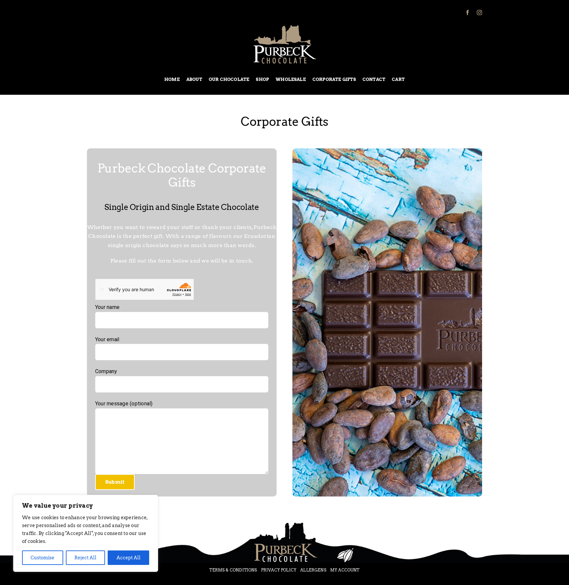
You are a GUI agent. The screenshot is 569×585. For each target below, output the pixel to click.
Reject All (85, 557)
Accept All (129, 557)
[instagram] (479, 12)
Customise (42, 557)
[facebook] (467, 12)
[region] (85, 533)
